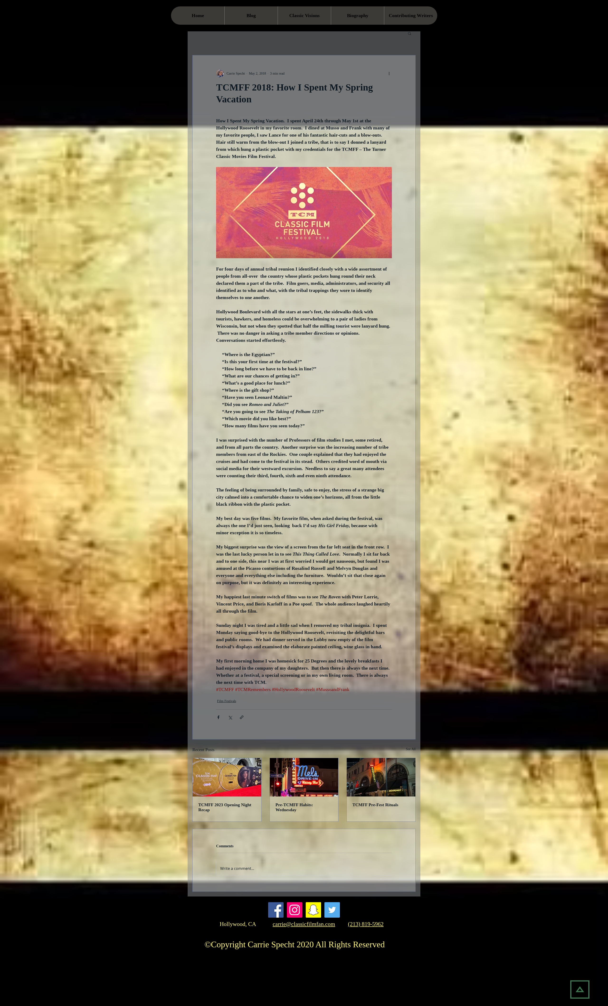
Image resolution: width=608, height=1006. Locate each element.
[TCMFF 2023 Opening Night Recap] (227, 777)
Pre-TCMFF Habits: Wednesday (294, 807)
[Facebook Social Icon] (276, 910)
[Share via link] (241, 717)
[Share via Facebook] (218, 717)
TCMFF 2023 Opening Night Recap (224, 807)
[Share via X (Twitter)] (230, 717)
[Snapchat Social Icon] (313, 910)
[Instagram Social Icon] (294, 910)
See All (411, 749)
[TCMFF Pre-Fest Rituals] (381, 777)
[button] (409, 33)
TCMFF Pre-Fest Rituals (375, 804)
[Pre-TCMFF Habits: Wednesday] (304, 777)
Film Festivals (226, 701)
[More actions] (389, 73)
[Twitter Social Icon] (332, 910)
